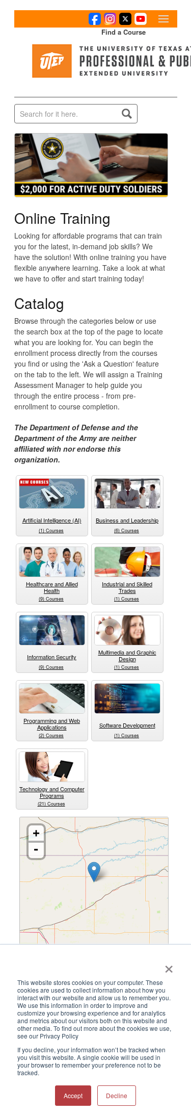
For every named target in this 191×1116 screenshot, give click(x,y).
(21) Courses (51, 803)
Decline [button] (116, 1095)
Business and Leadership (127, 520)
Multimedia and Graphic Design (127, 655)
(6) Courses (126, 530)
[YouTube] (139, 22)
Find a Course (123, 32)
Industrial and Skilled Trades (127, 587)
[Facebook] (93, 22)
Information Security (51, 657)
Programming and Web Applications (51, 723)
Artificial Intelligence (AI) (51, 520)
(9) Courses (51, 598)
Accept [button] (73, 1095)
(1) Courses (51, 530)
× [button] (169, 965)
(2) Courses (51, 735)
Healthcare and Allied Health (52, 587)
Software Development (127, 725)
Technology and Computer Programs (52, 792)
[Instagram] (108, 22)
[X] (123, 22)
